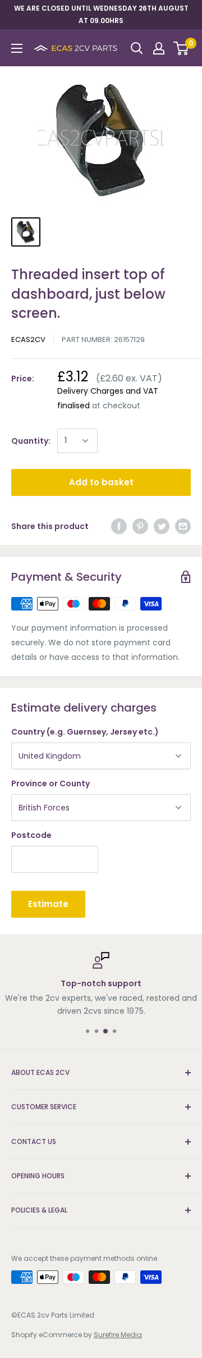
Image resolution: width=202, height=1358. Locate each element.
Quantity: (30, 440)
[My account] (158, 48)
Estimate (48, 904)
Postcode (31, 835)
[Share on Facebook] (119, 526)
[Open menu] (16, 48)
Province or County (50, 783)
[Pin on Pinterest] (140, 526)
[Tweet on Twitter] (161, 526)
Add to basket (101, 482)
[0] (182, 48)
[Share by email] (183, 526)
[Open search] (137, 48)
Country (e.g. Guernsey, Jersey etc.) (85, 731)
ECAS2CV (28, 339)
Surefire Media (118, 1334)
